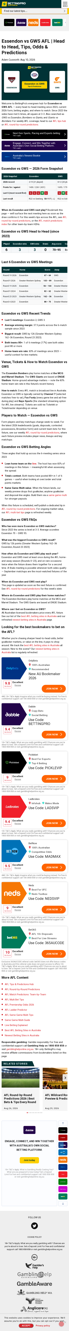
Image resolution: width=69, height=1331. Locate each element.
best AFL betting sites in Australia (39, 616)
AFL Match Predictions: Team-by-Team (25, 994)
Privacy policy (43, 1325)
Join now (52, 688)
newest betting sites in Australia (29, 619)
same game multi (57, 495)
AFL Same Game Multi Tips (19, 1015)
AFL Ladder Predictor (16, 1009)
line (34, 463)
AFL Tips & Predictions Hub (19, 984)
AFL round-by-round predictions (21, 124)
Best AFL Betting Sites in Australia (23, 1030)
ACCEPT (26, 1325)
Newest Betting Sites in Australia (22, 1035)
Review (18, 685)
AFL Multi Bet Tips (14, 999)
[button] (62, 1123)
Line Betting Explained (16, 1025)
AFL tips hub (59, 121)
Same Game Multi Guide (17, 1020)
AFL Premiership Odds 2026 (19, 1004)
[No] (65, 1322)
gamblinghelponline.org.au (20, 1049)
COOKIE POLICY (34, 1237)
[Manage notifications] (61, 1324)
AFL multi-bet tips (15, 512)
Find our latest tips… (15, 11)
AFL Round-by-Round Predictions (22, 989)
